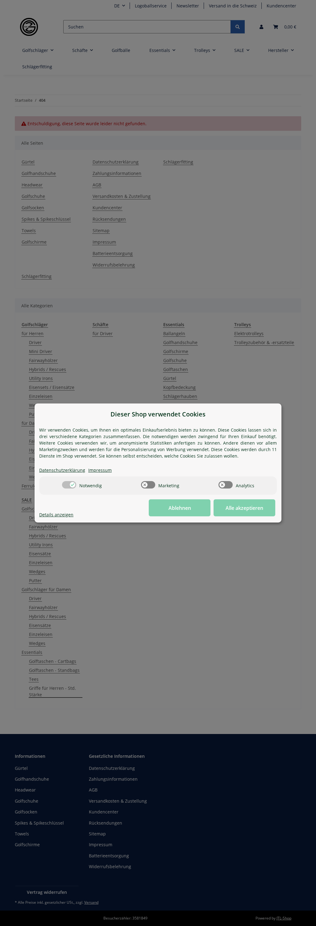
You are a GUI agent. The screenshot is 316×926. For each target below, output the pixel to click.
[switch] (69, 485)
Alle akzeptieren (244, 508)
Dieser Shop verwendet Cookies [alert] (158, 414)
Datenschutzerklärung (62, 470)
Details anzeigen (56, 515)
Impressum (100, 470)
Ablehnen (179, 508)
